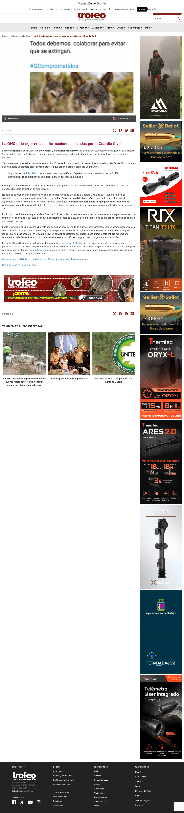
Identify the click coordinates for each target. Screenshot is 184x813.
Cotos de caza (100, 801)
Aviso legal (58, 771)
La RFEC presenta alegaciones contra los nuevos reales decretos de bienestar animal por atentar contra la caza (24, 381)
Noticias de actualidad (20, 36)
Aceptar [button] (142, 9)
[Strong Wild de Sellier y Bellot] (161, 141)
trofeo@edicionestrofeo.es (22, 791)
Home (4, 36)
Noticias (45, 27)
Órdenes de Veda (143, 791)
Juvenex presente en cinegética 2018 (69, 378)
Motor (96, 806)
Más (147, 27)
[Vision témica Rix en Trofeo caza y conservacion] (161, 248)
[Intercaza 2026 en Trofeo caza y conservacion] (161, 77)
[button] (61, 27)
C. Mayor (82, 27)
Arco (109, 27)
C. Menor (97, 27)
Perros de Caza (101, 780)
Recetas (139, 805)
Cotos (120, 27)
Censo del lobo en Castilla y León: (19, 265)
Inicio (34, 27)
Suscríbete (134, 27)
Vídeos (138, 796)
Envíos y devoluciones (63, 776)
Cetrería (139, 781)
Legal (137, 786)
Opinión (138, 772)
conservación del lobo (70, 243)
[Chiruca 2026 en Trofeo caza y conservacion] (161, 716)
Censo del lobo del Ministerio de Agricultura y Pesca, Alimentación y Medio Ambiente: (45, 259)
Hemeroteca (140, 777)
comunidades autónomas (42, 250)
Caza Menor (99, 793)
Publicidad (58, 801)
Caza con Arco (100, 797)
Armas (68, 27)
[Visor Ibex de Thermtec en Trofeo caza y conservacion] (161, 377)
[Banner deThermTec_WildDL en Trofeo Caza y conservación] (161, 546)
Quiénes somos (60, 796)
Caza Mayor (99, 788)
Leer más (151, 9)
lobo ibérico (32, 173)
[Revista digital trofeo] (69, 288)
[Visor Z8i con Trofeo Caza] (161, 184)
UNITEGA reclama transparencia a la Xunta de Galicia (113, 380)
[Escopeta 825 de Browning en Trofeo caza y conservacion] (161, 461)
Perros (56, 27)
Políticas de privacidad (63, 780)
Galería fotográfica (143, 800)
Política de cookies (61, 784)
